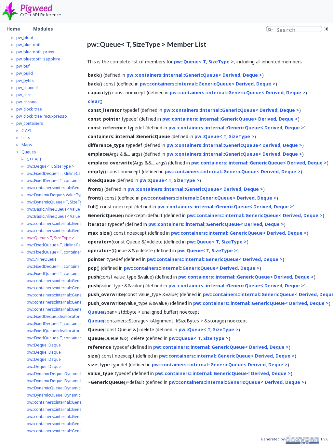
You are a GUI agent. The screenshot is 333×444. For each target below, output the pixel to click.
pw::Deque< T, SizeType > (50, 166)
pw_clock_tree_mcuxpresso (41, 116)
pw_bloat (24, 37)
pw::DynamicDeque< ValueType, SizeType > (67, 195)
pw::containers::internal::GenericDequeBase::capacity (76, 302)
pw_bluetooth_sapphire (38, 59)
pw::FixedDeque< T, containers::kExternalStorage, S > (76, 180)
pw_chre (24, 95)
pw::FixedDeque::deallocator (53, 316)
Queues (28, 152)
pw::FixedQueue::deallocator (53, 330)
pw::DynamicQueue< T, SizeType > (58, 202)
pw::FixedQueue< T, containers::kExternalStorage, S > (76, 252)
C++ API (34, 159)
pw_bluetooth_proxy (35, 52)
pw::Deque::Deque (44, 345)
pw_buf (23, 66)
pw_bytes (25, 80)
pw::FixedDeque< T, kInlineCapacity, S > (63, 173)
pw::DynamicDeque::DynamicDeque (60, 373)
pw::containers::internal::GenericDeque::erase (69, 423)
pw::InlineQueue (42, 259)
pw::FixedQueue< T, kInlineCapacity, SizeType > (70, 245)
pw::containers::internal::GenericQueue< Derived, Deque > (80, 187)
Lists (25, 137)
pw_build (24, 73)
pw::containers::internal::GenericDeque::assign (70, 280)
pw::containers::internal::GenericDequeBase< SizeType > (79, 223)
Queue (95, 312)
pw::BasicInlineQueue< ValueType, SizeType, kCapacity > (79, 209)
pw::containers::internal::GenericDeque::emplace (71, 402)
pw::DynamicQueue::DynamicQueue (60, 388)
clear (94, 101)
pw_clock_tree (29, 109)
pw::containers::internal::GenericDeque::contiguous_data (79, 309)
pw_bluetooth (29, 44)
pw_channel (27, 87)
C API (26, 130)
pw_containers (29, 123)
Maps (26, 145)
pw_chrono (26, 102)
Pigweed (36, 7)
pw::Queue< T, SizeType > (50, 238)
